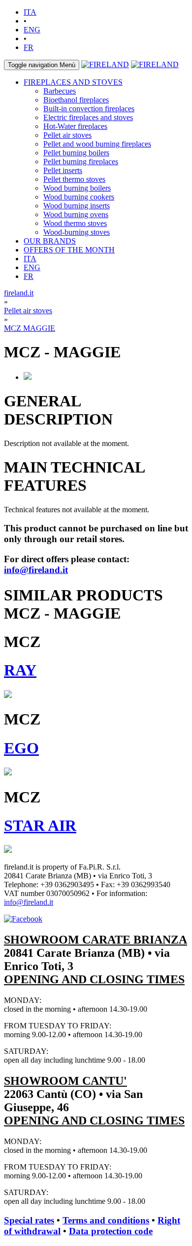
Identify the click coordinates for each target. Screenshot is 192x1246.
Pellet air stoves (67, 135)
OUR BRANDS (50, 241)
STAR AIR (40, 825)
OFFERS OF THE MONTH (69, 250)
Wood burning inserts (76, 205)
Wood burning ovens (75, 214)
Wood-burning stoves (76, 232)
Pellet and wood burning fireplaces (97, 144)
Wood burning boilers (77, 188)
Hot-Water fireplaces (75, 126)
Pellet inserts (62, 170)
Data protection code (111, 1231)
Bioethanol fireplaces (76, 100)
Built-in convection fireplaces (88, 108)
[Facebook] (23, 919)
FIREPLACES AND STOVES (73, 82)
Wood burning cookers (78, 197)
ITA (30, 12)
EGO (21, 748)
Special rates (29, 1220)
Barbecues (59, 91)
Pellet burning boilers (76, 153)
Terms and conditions (106, 1220)
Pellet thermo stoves (74, 179)
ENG (32, 29)
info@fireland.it (36, 570)
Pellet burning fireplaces (80, 161)
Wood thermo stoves (75, 223)
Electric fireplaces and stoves (88, 117)
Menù (41, 65)
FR (28, 47)
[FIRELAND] (105, 64)
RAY (20, 670)
